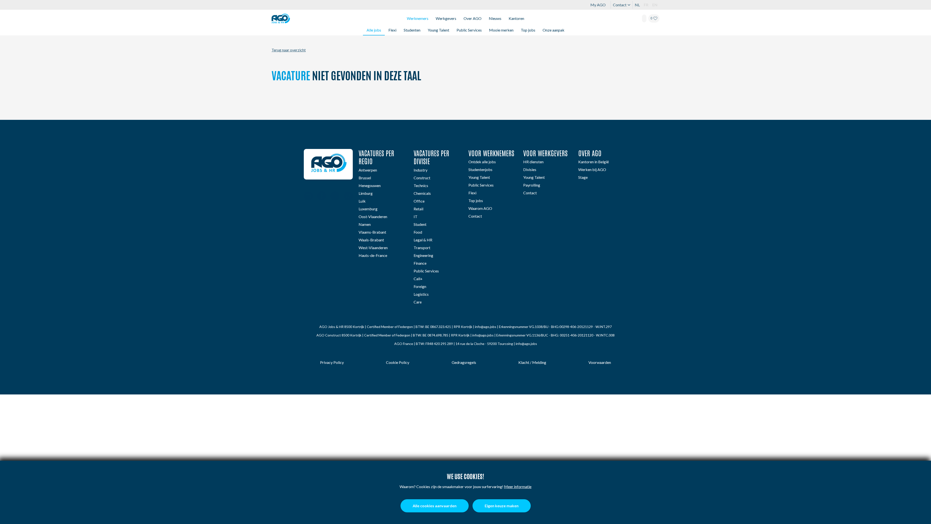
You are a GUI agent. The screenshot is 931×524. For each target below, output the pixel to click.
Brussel (365, 177)
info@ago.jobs (485, 327)
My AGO (598, 4)
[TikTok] (348, 196)
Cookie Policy (397, 362)
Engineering (423, 255)
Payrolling (531, 185)
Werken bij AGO (592, 169)
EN (655, 4)
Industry (420, 170)
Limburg (366, 193)
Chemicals (422, 193)
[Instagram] (334, 196)
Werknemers (417, 18)
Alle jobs (374, 30)
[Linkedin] (308, 196)
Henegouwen (370, 185)
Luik (362, 201)
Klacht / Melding (532, 362)
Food (418, 232)
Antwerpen (368, 170)
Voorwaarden (599, 362)
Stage (583, 177)
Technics (421, 185)
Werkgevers (446, 18)
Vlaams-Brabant (372, 232)
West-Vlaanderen (373, 247)
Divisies (529, 169)
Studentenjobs (480, 169)
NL (637, 4)
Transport (422, 247)
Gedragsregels (464, 362)
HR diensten (533, 161)
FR (646, 4)
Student (420, 224)
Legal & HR (423, 239)
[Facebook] (321, 196)
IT (415, 216)
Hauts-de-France (373, 255)
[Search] (644, 18)
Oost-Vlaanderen (373, 216)
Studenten (412, 30)
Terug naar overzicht (289, 50)
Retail (418, 208)
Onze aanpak (553, 30)
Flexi (392, 30)
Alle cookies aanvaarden (435, 505)
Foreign (420, 286)
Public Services (469, 30)
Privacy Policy (332, 362)
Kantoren (516, 18)
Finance (420, 263)
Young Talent (438, 30)
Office (419, 201)
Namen (365, 224)
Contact (619, 4)
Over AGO (473, 18)
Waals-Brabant (371, 239)
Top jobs (528, 30)
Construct (422, 177)
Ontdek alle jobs (482, 161)
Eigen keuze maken (502, 505)
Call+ (418, 278)
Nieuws (495, 18)
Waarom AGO (480, 208)
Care (418, 302)
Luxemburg (368, 208)
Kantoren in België (593, 161)
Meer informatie (517, 486)
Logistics (421, 294)
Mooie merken (501, 30)
